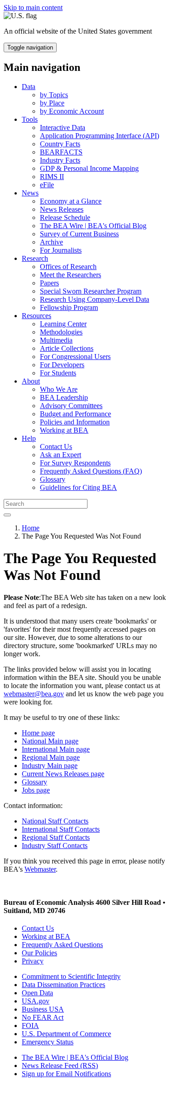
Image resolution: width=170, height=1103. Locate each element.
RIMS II (52, 176)
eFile (47, 185)
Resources (36, 315)
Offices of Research (68, 266)
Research (35, 258)
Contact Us (56, 446)
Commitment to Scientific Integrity (71, 976)
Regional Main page (51, 757)
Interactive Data (62, 127)
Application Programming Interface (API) (99, 136)
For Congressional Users (75, 356)
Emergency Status (47, 1042)
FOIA (30, 1025)
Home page (38, 733)
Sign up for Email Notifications (66, 1074)
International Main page (56, 749)
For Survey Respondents (75, 463)
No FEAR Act (42, 1017)
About (31, 381)
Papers (49, 283)
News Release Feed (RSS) (60, 1065)
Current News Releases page (63, 774)
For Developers (62, 365)
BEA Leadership (64, 397)
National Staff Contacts (55, 821)
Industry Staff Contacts (54, 845)
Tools (30, 119)
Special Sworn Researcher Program (90, 291)
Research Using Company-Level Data (94, 299)
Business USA (43, 1009)
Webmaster (40, 869)
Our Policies (39, 953)
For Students (58, 373)
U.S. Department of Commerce (66, 1034)
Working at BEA (64, 430)
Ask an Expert (60, 455)
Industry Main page (50, 765)
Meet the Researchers (70, 275)
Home (30, 528)
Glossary (52, 479)
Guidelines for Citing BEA (78, 487)
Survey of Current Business (79, 234)
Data (28, 86)
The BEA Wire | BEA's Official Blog (93, 226)
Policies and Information (75, 422)
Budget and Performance (75, 414)
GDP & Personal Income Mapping (89, 168)
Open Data (37, 993)
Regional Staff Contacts (56, 837)
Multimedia (56, 340)
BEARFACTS (61, 152)
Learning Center (63, 324)
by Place (52, 103)
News (30, 193)
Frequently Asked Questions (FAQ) (91, 471)
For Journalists (61, 250)
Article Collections (66, 348)
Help (29, 438)
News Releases (61, 209)
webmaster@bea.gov (34, 694)
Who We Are (59, 389)
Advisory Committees (71, 405)
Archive (51, 242)
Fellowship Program (69, 307)
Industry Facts (60, 160)
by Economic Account (72, 111)
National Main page (50, 741)
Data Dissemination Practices (63, 984)
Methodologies (61, 332)
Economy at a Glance (71, 201)
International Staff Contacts (61, 829)
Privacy (33, 961)
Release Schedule (65, 217)
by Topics (54, 95)
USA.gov (35, 1001)
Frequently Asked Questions (62, 944)
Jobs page (36, 790)
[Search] (7, 515)
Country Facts (60, 144)
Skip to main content (33, 7)
